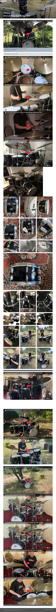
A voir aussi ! (50, 4)
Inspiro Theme (46, 609)
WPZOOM (51, 609)
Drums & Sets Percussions (19, 2)
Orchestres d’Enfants (40, 2)
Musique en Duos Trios (41, 1)
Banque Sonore (44, 4)
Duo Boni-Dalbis (48, 1)
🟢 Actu (23, 1)
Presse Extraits (31, 4)
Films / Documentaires (20, 4)
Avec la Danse (27, 2)
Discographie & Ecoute (47, 2)
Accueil (11, 1)
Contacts (19, 1)
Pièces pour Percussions (33, 1)
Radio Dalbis (14, 4)
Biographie (27, 1)
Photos (26, 4)
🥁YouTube (15, 1)
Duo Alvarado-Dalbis (10, 2)
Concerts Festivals (33, 2)
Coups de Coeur (37, 4)
